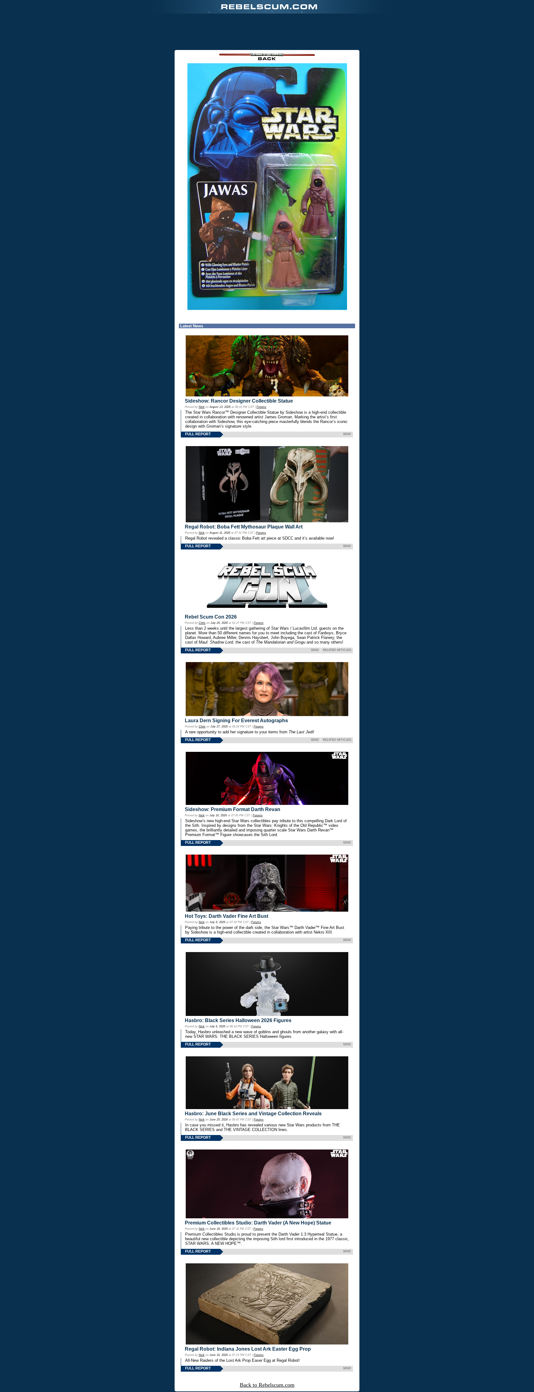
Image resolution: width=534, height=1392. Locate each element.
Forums (261, 406)
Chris (202, 622)
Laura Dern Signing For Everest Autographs (236, 720)
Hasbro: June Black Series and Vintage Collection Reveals (253, 1113)
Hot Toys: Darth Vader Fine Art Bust (226, 916)
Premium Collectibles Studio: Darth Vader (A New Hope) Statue (258, 1222)
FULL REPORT (198, 434)
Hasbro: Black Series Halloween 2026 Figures (238, 1020)
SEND (347, 434)
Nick (202, 406)
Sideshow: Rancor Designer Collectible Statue (239, 401)
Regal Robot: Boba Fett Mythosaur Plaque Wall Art (244, 526)
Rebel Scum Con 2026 (211, 616)
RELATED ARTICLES (337, 650)
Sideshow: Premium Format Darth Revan (232, 809)
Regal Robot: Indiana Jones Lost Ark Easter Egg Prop (248, 1349)
